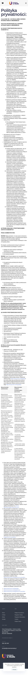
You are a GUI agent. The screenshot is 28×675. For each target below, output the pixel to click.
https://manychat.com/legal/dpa (13, 384)
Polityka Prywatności (19, 612)
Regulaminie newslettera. (10, 537)
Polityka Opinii (18, 621)
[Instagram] (7, 661)
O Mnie (3, 614)
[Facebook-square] (3, 661)
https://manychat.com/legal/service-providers (14, 577)
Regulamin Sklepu (19, 614)
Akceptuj (14, 669)
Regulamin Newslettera (20, 617)
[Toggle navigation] (22, 3)
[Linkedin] (11, 661)
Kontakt (3, 619)
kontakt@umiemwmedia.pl (9, 648)
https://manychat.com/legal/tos (18, 378)
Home (3, 612)
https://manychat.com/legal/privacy (12, 590)
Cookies (16, 619)
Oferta (3, 617)
